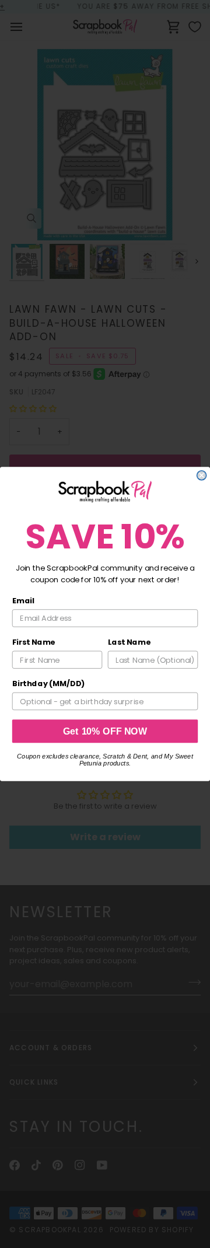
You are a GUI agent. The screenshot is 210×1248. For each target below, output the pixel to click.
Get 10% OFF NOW (105, 731)
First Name (33, 642)
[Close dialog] (201, 475)
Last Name (129, 642)
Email (23, 600)
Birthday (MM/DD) (48, 684)
